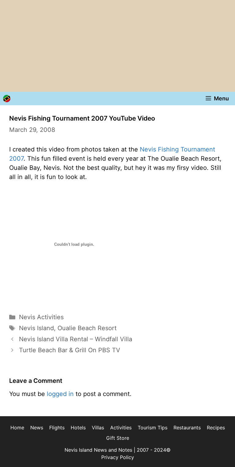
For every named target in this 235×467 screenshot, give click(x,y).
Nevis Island (36, 328)
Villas (98, 427)
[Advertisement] (117, 46)
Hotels (78, 427)
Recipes (216, 427)
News (36, 427)
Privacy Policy (117, 457)
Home (17, 427)
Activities (121, 427)
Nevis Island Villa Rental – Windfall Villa (75, 339)
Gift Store (117, 438)
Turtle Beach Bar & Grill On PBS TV (69, 350)
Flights (57, 427)
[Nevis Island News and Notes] (6, 98)
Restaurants (187, 427)
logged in (60, 394)
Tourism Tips (152, 427)
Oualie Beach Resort (87, 328)
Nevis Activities (41, 317)
